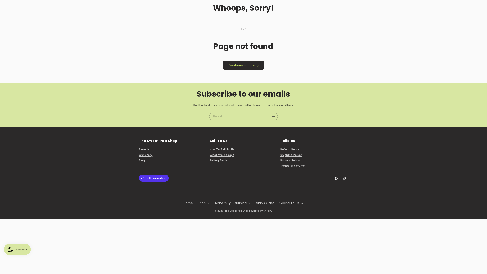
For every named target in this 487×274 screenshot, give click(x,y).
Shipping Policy (291, 155)
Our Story (145, 155)
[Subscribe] (273, 116)
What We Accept (222, 155)
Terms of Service (292, 166)
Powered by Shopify (260, 210)
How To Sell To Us (222, 149)
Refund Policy (290, 149)
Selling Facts (219, 160)
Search (144, 149)
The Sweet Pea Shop (237, 210)
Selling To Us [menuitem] (289, 203)
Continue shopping (243, 65)
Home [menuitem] (188, 203)
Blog (142, 160)
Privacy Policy (290, 160)
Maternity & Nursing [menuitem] (231, 203)
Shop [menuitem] (202, 203)
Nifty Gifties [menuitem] (265, 203)
